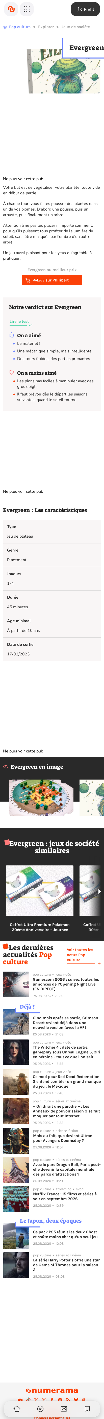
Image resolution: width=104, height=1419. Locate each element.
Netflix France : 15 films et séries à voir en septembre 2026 (65, 1196)
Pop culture (20, 26)
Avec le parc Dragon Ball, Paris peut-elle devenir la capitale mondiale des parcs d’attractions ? (67, 1169)
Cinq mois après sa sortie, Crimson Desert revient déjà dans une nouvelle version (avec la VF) (65, 1022)
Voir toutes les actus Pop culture (80, 954)
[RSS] (68, 1400)
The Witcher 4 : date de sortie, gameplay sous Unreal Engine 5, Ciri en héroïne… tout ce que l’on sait (66, 1052)
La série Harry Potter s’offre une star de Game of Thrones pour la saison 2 (66, 1265)
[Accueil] (11, 9)
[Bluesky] (76, 1400)
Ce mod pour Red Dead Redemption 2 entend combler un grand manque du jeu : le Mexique (67, 1081)
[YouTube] (20, 1400)
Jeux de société (76, 26)
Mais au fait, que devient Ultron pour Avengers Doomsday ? (62, 1138)
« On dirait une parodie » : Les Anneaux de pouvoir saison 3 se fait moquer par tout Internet (66, 1111)
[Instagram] (44, 1400)
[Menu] (27, 9)
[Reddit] (60, 1400)
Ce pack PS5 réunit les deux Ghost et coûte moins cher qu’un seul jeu (65, 1234)
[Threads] (84, 1400)
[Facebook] (52, 1400)
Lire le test (19, 321)
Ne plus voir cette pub (23, 179)
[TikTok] (28, 1400)
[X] (36, 1400)
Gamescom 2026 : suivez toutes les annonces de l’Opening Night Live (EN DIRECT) (66, 984)
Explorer (46, 26)
